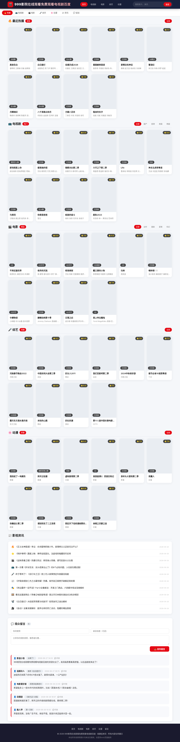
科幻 (168, 227)
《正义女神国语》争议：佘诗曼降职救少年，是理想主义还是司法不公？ (47, 546)
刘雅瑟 (103, 115)
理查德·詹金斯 (98, 171)
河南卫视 (13, 377)
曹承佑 (123, 171)
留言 (107, 729)
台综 (94, 377)
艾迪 (150, 171)
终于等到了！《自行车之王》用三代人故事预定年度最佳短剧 (42, 574)
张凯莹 (79, 68)
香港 (153, 124)
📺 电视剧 (19, 13)
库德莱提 (96, 274)
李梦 (160, 68)
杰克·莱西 (51, 171)
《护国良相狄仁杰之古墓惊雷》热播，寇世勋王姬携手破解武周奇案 (45, 581)
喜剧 (153, 227)
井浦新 (27, 274)
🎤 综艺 (43, 13)
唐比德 (18, 218)
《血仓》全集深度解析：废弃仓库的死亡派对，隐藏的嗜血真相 (43, 608)
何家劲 (40, 115)
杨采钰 (133, 68)
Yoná (95, 321)
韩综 (67, 377)
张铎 (71, 218)
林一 (100, 218)
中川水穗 (18, 321)
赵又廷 (127, 68)
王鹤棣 (18, 68)
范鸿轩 (51, 115)
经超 (164, 68)
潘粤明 (12, 68)
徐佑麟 (166, 171)
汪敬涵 (12, 218)
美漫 (94, 480)
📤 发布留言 (159, 649)
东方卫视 (13, 424)
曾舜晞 (18, 115)
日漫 (67, 480)
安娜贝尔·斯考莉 (71, 171)
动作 (145, 227)
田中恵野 (26, 321)
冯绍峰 (138, 68)
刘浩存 (95, 218)
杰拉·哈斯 (69, 274)
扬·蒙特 (40, 274)
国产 (145, 124)
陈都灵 (23, 115)
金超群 (45, 115)
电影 (102, 4)
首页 (84, 4)
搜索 (167, 4)
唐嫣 (122, 68)
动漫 (119, 4)
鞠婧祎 (12, 115)
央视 (39, 377)
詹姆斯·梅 (55, 321)
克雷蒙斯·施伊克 (79, 274)
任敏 (23, 68)
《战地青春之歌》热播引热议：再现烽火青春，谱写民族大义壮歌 (44, 560)
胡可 (82, 115)
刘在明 (134, 171)
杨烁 (67, 218)
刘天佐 (75, 218)
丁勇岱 (67, 115)
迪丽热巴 (41, 68)
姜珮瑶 (27, 68)
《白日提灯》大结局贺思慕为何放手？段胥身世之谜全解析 (41, 601)
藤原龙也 (166, 274)
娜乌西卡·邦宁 (49, 274)
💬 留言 (76, 13)
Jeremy (41, 321)
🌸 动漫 (54, 13)
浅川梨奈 (152, 274)
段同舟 (23, 218)
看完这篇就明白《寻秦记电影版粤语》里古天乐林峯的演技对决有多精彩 (47, 594)
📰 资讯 (65, 13)
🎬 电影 (31, 13)
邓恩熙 (77, 115)
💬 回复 (57, 658)
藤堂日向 (20, 274)
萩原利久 (13, 274)
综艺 (111, 4)
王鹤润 (73, 68)
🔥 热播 (7, 13)
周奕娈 (123, 274)
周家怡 (107, 68)
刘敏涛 (109, 115)
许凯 (72, 115)
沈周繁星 (109, 274)
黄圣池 (105, 218)
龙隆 (56, 115)
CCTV (95, 424)
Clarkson (47, 321)
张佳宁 (81, 218)
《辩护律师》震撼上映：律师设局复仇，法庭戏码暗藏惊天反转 (43, 553)
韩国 (168, 124)
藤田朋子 (159, 274)
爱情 (160, 227)
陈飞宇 (47, 68)
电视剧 (93, 4)
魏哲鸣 (53, 68)
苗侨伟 (95, 68)
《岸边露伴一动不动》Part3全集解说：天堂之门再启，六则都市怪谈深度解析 (50, 588)
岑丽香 (101, 68)
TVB (150, 377)
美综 (67, 424)
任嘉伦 (67, 68)
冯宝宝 (155, 171)
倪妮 (94, 115)
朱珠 (156, 68)
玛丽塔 (103, 274)
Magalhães (102, 321)
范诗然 (110, 218)
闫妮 (98, 115)
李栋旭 (129, 171)
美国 (160, 124)
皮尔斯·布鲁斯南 (71, 321)
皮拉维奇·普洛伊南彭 (18, 171)
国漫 (11, 480)
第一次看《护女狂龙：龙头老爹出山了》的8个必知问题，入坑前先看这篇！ (49, 567)
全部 (168, 21)
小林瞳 (12, 321)
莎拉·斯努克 (42, 171)
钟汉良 (151, 68)
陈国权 (160, 171)
